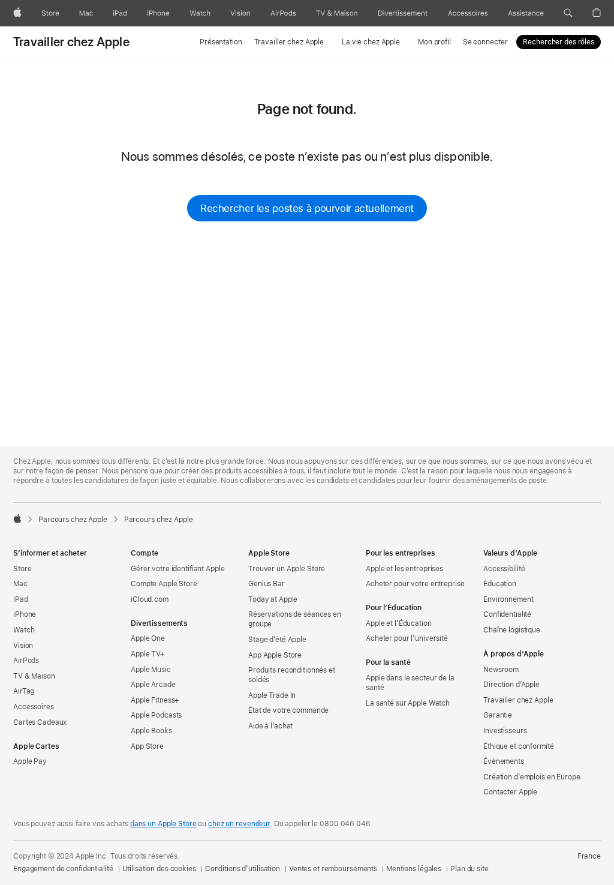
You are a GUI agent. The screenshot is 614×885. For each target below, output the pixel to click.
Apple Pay (30, 761)
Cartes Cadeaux (40, 722)
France (589, 856)
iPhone (24, 614)
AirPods (26, 660)
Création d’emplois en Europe (531, 777)
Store (22, 569)
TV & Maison (34, 676)
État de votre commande (288, 710)
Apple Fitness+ (155, 700)
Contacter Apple (510, 792)
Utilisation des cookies (159, 869)
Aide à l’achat (270, 726)
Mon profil (434, 42)
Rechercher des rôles (558, 42)
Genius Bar (266, 584)
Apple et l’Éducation (399, 623)
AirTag (23, 691)
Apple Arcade (153, 684)
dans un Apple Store (163, 824)
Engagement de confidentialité (63, 869)
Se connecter (485, 42)
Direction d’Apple (511, 684)
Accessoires (33, 707)
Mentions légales (413, 869)
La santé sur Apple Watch (408, 703)
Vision (23, 645)
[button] (568, 13)
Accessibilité (504, 569)
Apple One (148, 638)
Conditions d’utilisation (242, 869)
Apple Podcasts (156, 715)
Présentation (221, 42)
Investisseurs (504, 731)
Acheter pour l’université (407, 638)
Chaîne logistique (511, 630)
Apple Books (151, 731)
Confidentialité (507, 614)
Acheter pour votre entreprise (415, 584)
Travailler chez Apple (71, 42)
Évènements (503, 761)
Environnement (508, 599)
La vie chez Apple (371, 42)
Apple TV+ (148, 654)
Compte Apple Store (164, 584)
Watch (23, 630)
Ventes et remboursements (333, 869)
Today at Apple (272, 599)
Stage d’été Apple (277, 639)
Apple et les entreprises (404, 569)
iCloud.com (149, 599)
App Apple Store (275, 655)
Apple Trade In (272, 695)
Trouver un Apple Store (286, 569)
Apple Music (151, 669)
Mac (20, 584)
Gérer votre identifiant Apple (178, 569)
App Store (147, 746)
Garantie (497, 715)
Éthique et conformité (518, 746)
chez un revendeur (239, 824)
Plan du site (469, 869)
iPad (20, 599)
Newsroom (501, 669)
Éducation (499, 584)
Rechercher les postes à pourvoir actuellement (307, 208)
